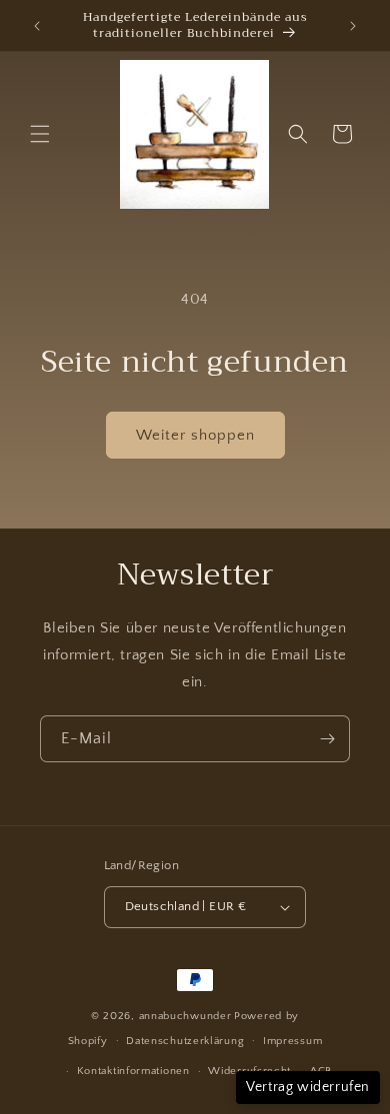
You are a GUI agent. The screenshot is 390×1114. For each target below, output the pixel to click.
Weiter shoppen (195, 435)
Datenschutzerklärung (185, 1041)
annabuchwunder (185, 1016)
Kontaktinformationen (133, 1071)
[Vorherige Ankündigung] (37, 26)
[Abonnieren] (327, 738)
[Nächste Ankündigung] (353, 26)
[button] (40, 134)
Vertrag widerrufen (308, 1087)
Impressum (292, 1041)
